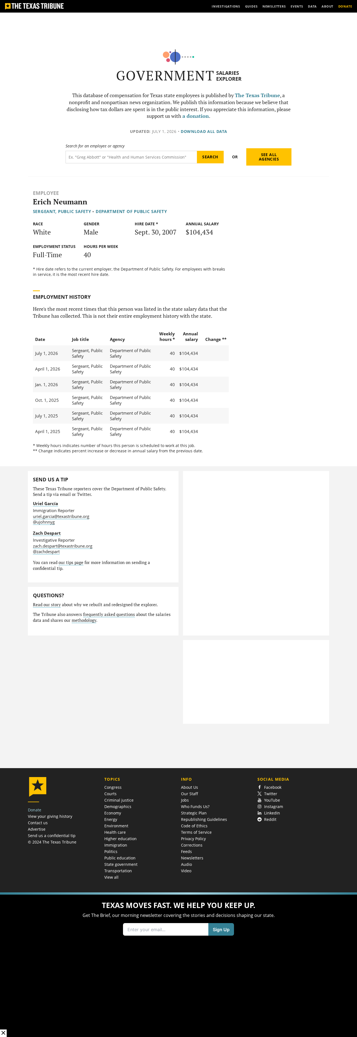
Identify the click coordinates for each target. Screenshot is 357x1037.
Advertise (36, 829)
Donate (34, 810)
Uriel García (45, 503)
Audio (186, 864)
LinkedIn (272, 813)
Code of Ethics (194, 825)
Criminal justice (119, 800)
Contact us (38, 822)
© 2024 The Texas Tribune (52, 842)
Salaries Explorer (229, 76)
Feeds (186, 851)
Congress (113, 787)
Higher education (120, 838)
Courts (110, 793)
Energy (110, 819)
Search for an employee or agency (95, 146)
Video (186, 870)
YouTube (272, 800)
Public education (120, 858)
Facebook (272, 787)
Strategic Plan (194, 813)
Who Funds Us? (195, 806)
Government (165, 75)
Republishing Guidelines (204, 819)
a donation (195, 116)
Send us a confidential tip (52, 835)
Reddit (270, 819)
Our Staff (189, 793)
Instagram (273, 806)
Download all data (204, 131)
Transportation (118, 870)
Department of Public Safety (131, 211)
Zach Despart (47, 533)
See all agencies (269, 157)
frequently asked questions (109, 614)
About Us (189, 787)
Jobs (185, 800)
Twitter (270, 793)
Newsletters (192, 858)
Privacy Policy (193, 838)
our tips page (71, 562)
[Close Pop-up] (3, 1033)
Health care (115, 832)
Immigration (115, 845)
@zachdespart (46, 551)
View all (111, 877)
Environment (116, 825)
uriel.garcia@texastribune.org (61, 516)
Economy (112, 813)
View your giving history (50, 816)
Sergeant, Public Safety (62, 211)
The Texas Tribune (257, 95)
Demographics (117, 806)
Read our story (47, 604)
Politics (110, 851)
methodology (84, 620)
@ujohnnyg (44, 522)
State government (121, 864)
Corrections (191, 845)
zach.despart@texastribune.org (62, 546)
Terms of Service (196, 832)
